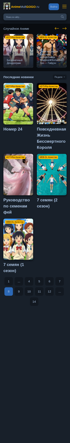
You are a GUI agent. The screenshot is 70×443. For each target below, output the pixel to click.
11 (39, 291)
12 (49, 291)
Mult (25, 6)
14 (34, 301)
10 (29, 291)
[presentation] (57, 28)
